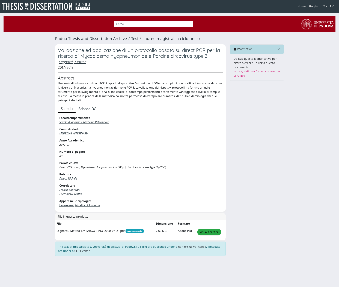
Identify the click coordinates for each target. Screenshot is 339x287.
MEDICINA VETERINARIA (73, 133)
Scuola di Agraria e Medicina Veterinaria (84, 122)
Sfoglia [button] (313, 6)
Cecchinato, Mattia (70, 194)
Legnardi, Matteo (72, 62)
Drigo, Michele (68, 178)
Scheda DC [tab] (87, 109)
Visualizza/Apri (209, 232)
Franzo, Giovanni (69, 190)
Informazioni (244, 49)
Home (302, 6)
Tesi (134, 38)
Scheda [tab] (67, 108)
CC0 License (82, 251)
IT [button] (324, 6)
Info (332, 6)
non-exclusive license (192, 247)
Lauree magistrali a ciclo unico (171, 38)
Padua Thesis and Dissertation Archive (91, 38)
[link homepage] (47, 6)
